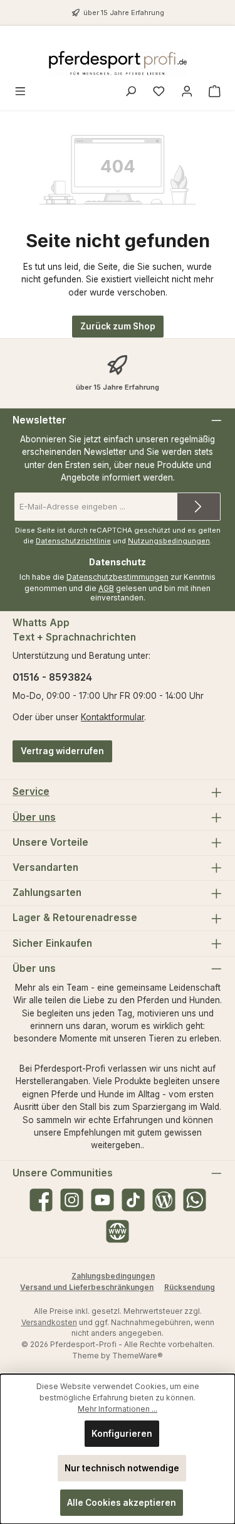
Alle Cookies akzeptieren (121, 1503)
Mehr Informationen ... (117, 1409)
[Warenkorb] (215, 93)
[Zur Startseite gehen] (118, 63)
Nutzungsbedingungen (169, 540)
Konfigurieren (121, 1434)
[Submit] (199, 507)
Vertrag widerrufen (62, 751)
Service (31, 791)
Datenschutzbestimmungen (117, 577)
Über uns (34, 817)
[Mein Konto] (187, 93)
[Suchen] (131, 93)
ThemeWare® (137, 1355)
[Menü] (20, 93)
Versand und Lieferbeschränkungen (87, 1287)
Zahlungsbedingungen (113, 1276)
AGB (106, 588)
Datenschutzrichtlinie (73, 540)
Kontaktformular (112, 717)
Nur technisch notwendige (122, 1468)
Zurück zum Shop (117, 326)
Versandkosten (49, 1322)
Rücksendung (189, 1287)
